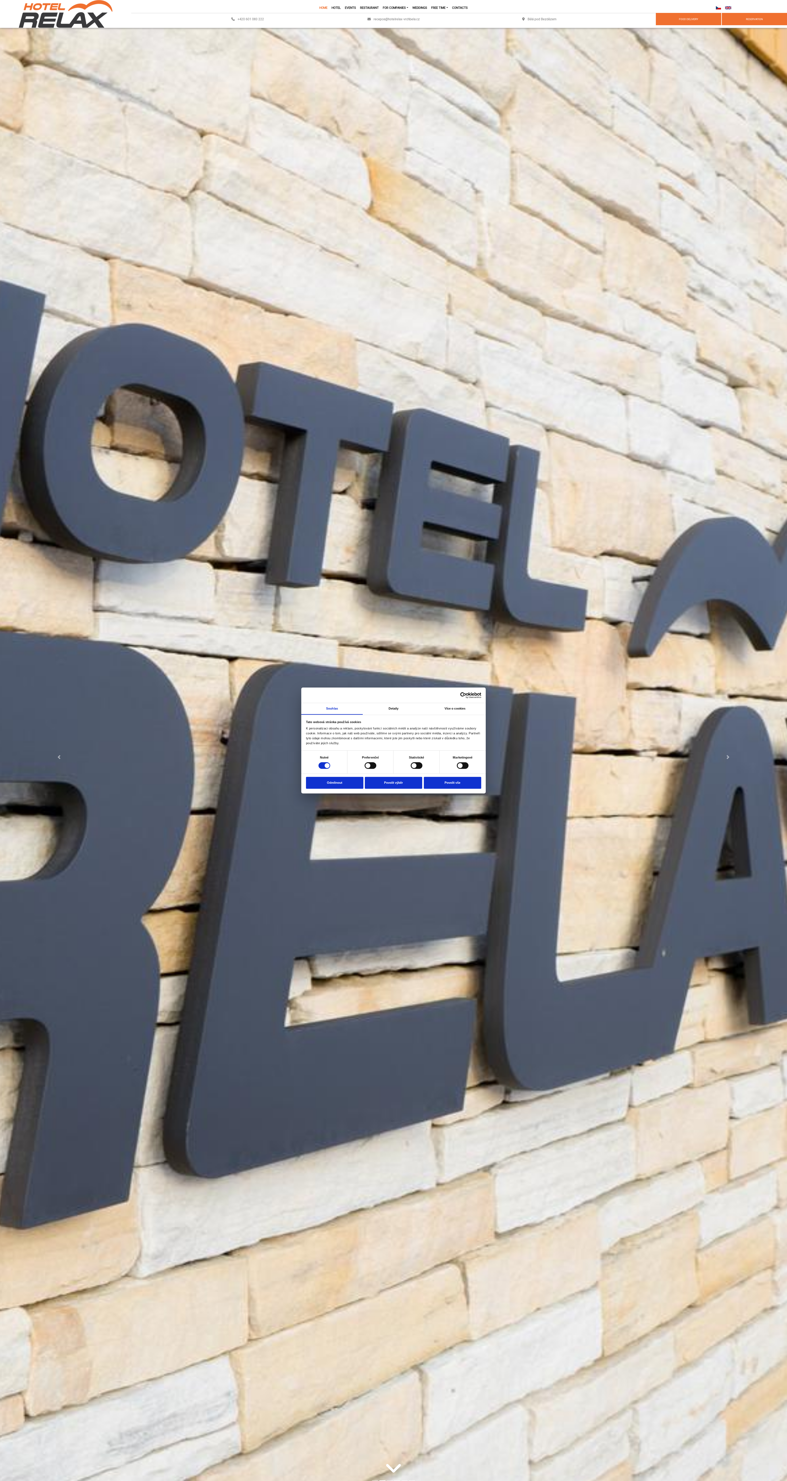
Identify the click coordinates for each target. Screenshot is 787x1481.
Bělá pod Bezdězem (542, 19)
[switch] (370, 765)
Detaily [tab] (394, 708)
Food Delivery (688, 19)
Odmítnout (334, 782)
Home (323, 8)
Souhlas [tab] (332, 708)
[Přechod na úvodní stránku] (65, 14)
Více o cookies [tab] (455, 708)
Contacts (460, 8)
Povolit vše (452, 782)
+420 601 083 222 (251, 19)
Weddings (419, 8)
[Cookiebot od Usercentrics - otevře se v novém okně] (463, 695)
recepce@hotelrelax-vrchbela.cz (397, 19)
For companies (394, 8)
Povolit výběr (393, 782)
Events (350, 8)
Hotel (336, 8)
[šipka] (393, 1474)
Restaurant (369, 8)
